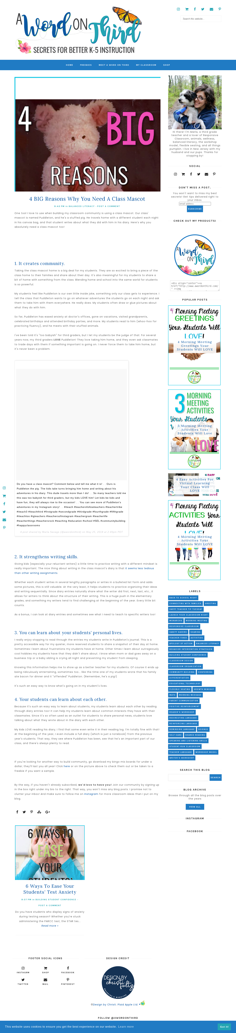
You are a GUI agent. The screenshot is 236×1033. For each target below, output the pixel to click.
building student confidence (56, 899)
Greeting (210, 603)
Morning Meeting (196, 621)
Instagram (91, 794)
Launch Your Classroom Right (188, 615)
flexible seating (179, 689)
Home (69, 65)
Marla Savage (50, 532)
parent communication (183, 701)
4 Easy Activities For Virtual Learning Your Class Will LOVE (195, 485)
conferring (205, 672)
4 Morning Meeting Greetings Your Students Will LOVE (195, 345)
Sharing (196, 632)
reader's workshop (181, 712)
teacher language (180, 752)
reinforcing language (183, 724)
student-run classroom (184, 746)
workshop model (206, 752)
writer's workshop (181, 758)
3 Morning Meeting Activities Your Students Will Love (195, 429)
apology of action (181, 644)
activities (197, 638)
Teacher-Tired (178, 638)
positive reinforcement (184, 706)
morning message (190, 695)
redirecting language (183, 718)
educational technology (184, 684)
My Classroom (146, 65)
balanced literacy (82, 206)
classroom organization (185, 666)
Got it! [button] (224, 1026)
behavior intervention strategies (191, 649)
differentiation (179, 678)
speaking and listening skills (188, 741)
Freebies (86, 65)
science (203, 729)
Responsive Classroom (184, 626)
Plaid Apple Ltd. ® (129, 1004)
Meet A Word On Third (114, 65)
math (172, 695)
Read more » (49, 925)
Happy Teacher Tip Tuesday (185, 609)
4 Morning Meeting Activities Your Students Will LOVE (195, 540)
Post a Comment (108, 206)
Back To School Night (183, 598)
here (67, 766)
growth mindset (204, 689)
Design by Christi (104, 1004)
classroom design (181, 661)
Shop (166, 65)
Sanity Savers (178, 632)
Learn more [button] (126, 1026)
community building (182, 672)
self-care (175, 735)
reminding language (182, 729)
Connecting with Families (185, 603)
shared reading (195, 735)
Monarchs (175, 621)
